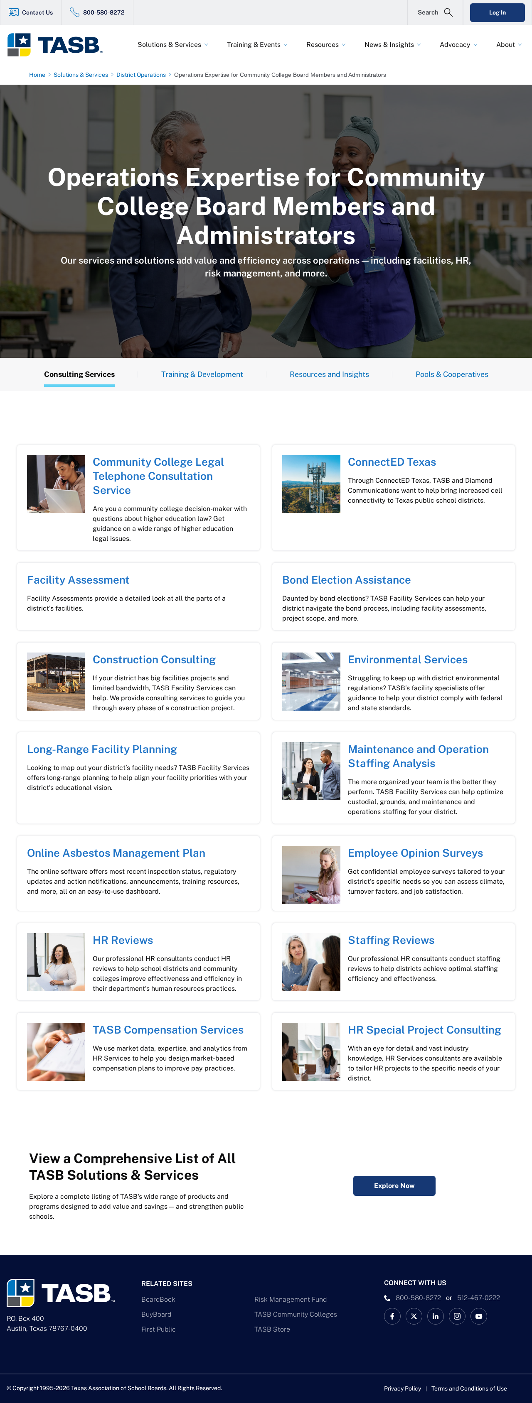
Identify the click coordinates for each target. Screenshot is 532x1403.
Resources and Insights (329, 374)
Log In (497, 12)
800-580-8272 (104, 12)
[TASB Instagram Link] (457, 1316)
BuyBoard (156, 1314)
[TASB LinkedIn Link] (435, 1316)
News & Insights (389, 45)
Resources (322, 45)
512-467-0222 (478, 1298)
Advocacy (455, 45)
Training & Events (254, 45)
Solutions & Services (169, 45)
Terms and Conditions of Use (469, 1388)
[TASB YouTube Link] (478, 1316)
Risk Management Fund (290, 1299)
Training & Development (202, 374)
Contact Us (37, 12)
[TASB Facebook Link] (392, 1316)
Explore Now (394, 1186)
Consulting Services (79, 374)
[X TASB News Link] (414, 1316)
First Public (158, 1329)
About (505, 45)
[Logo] (61, 44)
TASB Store (272, 1329)
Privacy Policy (402, 1388)
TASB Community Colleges (295, 1314)
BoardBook (158, 1299)
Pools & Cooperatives (452, 374)
